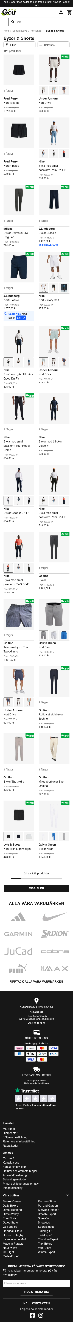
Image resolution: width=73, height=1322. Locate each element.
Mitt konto (9, 1129)
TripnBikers (45, 1243)
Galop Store (10, 1222)
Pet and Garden (48, 1205)
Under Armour (48, 98)
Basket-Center (12, 1201)
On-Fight (8, 1252)
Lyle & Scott (12, 844)
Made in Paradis (13, 1243)
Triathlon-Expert (48, 1239)
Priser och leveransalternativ (21, 1183)
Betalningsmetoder (15, 1179)
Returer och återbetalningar (20, 1171)
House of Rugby (13, 1235)
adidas (8, 229)
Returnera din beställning (36, 1083)
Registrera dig (36, 1292)
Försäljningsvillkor (14, 1167)
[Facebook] (32, 1316)
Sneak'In (43, 1218)
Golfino (44, 576)
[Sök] (13, 22)
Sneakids (44, 1222)
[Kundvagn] (69, 12)
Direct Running (12, 1210)
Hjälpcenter (10, 1133)
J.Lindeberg (47, 229)
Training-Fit (45, 1231)
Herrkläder (36, 30)
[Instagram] (41, 1316)
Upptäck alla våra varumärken (36, 981)
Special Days (19, 30)
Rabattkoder (10, 1145)
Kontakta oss (36, 1011)
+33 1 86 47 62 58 (36, 1023)
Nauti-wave (10, 1248)
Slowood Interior (48, 1210)
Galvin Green (47, 643)
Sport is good (46, 1227)
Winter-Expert (46, 1252)
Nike (42, 161)
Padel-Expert (11, 1256)
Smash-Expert (47, 1214)
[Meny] (4, 22)
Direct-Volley (11, 1214)
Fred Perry (11, 98)
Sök (18, 22)
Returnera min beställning (19, 1141)
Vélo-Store (44, 1248)
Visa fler (36, 888)
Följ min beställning (15, 1137)
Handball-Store (12, 1231)
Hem (6, 30)
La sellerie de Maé (14, 1239)
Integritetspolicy (13, 1188)
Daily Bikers (10, 1205)
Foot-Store (9, 1218)
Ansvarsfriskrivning (15, 1175)
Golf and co (10, 1227)
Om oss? (8, 1158)
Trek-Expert (45, 1235)
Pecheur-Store (47, 1201)
